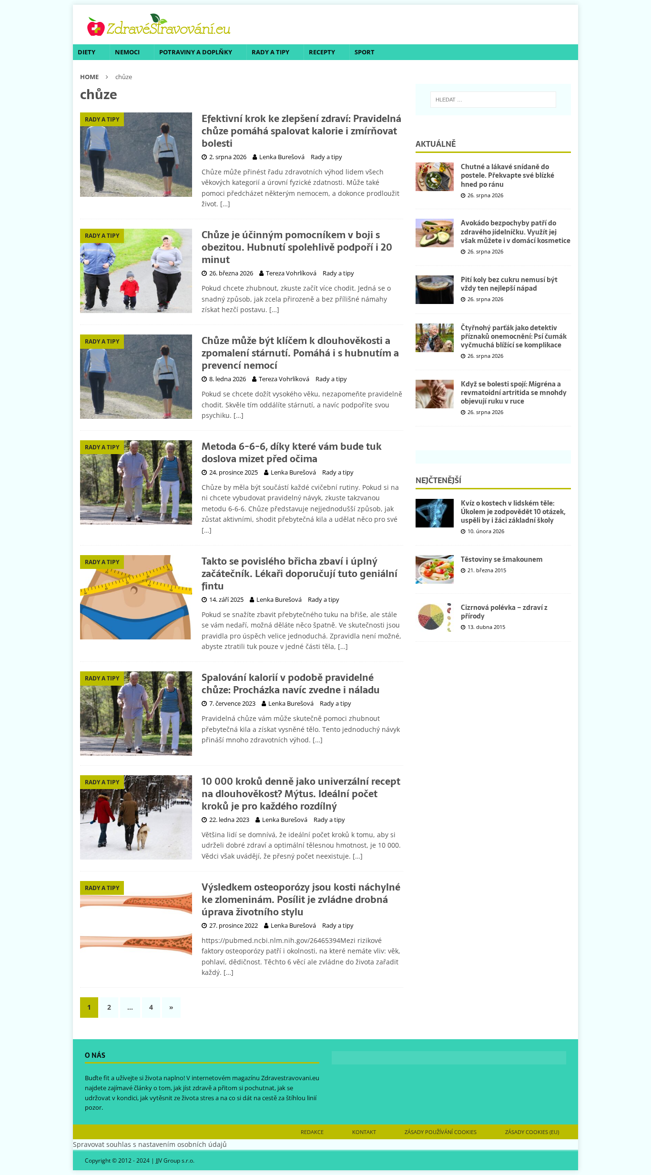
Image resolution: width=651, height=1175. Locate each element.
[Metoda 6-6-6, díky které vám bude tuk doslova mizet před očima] (136, 482)
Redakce (312, 1131)
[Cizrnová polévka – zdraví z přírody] (435, 617)
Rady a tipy (270, 52)
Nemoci (127, 52)
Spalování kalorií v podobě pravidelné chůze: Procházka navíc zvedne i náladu (291, 684)
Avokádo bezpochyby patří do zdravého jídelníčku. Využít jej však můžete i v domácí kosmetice (515, 231)
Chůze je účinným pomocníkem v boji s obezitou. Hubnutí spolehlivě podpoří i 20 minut (297, 247)
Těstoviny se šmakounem (502, 559)
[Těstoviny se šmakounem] (435, 569)
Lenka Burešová (282, 156)
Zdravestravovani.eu (290, 1078)
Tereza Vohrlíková (291, 273)
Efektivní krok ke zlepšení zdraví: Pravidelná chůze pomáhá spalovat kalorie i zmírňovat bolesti (301, 131)
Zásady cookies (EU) (532, 1131)
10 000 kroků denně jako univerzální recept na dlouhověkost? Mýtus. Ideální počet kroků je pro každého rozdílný (301, 794)
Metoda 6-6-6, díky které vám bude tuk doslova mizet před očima (292, 452)
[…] (225, 203)
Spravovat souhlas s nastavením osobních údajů (150, 1144)
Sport (365, 52)
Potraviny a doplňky (195, 52)
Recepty (322, 52)
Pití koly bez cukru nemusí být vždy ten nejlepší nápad (509, 284)
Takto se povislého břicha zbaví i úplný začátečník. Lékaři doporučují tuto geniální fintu (299, 574)
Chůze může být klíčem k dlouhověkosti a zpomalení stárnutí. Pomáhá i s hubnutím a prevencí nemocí (300, 353)
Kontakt (364, 1131)
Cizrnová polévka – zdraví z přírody (504, 611)
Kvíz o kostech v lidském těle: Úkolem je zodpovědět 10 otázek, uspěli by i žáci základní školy (513, 512)
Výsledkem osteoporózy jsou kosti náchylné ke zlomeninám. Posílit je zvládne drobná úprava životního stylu (301, 900)
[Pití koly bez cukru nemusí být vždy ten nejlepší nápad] (435, 289)
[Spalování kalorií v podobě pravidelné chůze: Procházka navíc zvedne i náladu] (136, 713)
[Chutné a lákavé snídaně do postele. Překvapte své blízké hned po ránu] (435, 176)
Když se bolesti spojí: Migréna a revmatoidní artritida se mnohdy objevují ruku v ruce (514, 392)
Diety (86, 52)
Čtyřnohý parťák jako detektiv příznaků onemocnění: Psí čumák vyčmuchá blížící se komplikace (514, 336)
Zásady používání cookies (441, 1131)
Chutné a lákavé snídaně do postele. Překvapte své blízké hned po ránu (507, 175)
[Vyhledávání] (493, 99)
